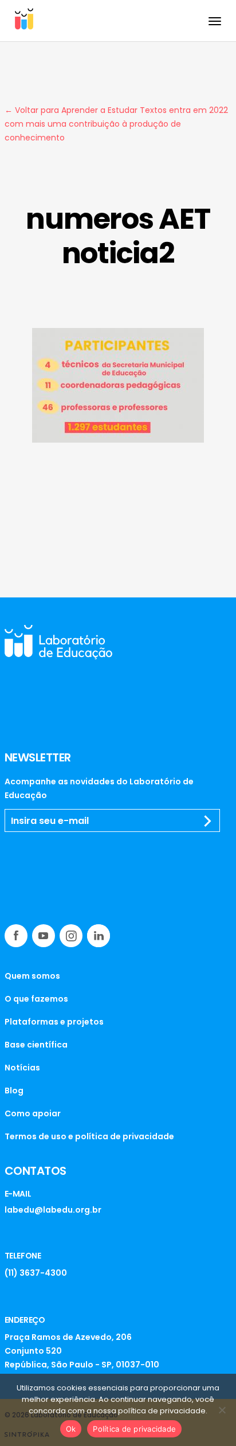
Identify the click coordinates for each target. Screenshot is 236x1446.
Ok (71, 1428)
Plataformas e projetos (54, 1021)
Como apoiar (33, 1113)
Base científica (36, 1044)
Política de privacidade (134, 1428)
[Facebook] (16, 935)
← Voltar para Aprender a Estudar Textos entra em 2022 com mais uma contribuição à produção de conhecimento (116, 123)
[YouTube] (43, 935)
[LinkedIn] (98, 935)
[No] (221, 1410)
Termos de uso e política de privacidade (89, 1136)
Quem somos (32, 976)
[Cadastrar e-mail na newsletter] (208, 821)
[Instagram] (71, 935)
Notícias (22, 1067)
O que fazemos (36, 999)
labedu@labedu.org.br (53, 1210)
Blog (14, 1090)
